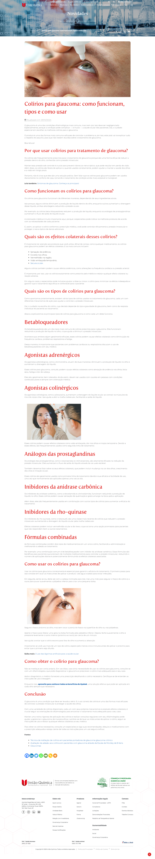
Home (33, 31)
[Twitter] (36, 756)
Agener (79, 803)
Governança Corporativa (60, 822)
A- (114, 2)
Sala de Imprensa (58, 826)
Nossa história (57, 807)
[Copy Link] (50, 756)
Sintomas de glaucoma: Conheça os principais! (58, 183)
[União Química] (32, 5)
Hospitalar (80, 810)
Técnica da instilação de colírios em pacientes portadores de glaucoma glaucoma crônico (72, 740)
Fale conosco (116, 5)
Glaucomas (36, 746)
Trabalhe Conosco (127, 814)
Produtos (63, 5)
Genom (79, 807)
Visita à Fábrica (57, 814)
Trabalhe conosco (103, 5)
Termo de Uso (115, 849)
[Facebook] (27, 756)
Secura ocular (37, 263)
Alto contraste (126, 2)
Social (94, 833)
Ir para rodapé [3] (91, 2)
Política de (102, 849)
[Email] (46, 756)
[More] (55, 756)
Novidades (74, 5)
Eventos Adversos (127, 810)
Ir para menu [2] (74, 2)
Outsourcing (81, 818)
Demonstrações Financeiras (101, 814)
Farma (79, 814)
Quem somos (57, 803)
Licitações (95, 810)
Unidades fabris (57, 810)
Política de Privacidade (85, 849)
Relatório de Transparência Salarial (103, 818)
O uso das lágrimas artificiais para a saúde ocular (57, 654)
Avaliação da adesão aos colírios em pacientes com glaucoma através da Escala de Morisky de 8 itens (77, 743)
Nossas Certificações (59, 830)
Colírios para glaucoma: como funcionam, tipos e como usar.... (65, 30)
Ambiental (95, 829)
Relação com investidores (61, 818)
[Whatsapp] (41, 756)
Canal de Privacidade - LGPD (101, 803)
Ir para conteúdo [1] (57, 2)
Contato (124, 807)
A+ (109, 2)
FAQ (123, 803)
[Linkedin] (31, 756)
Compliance (96, 807)
